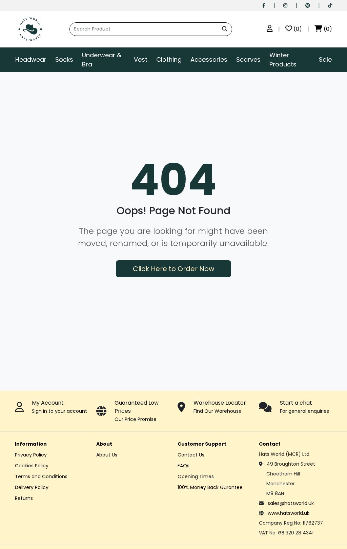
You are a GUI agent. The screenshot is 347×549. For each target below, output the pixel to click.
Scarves (248, 59)
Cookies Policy (31, 465)
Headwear (30, 59)
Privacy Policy (31, 454)
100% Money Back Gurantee (210, 487)
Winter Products (283, 59)
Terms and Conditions (41, 476)
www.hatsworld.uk (288, 513)
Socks (64, 59)
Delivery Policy (31, 487)
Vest (140, 59)
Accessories (208, 59)
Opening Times (196, 476)
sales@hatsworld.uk (291, 503)
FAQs (183, 465)
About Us (106, 454)
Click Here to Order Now (173, 268)
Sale (325, 59)
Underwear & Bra (101, 59)
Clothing (169, 59)
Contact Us (191, 454)
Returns (24, 498)
